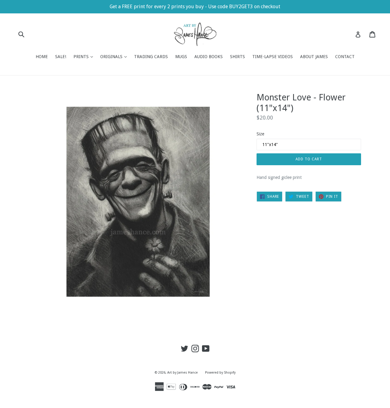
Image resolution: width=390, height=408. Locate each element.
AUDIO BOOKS (208, 56)
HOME (42, 56)
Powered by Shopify (220, 373)
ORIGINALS (115, 56)
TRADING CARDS (151, 56)
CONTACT (345, 56)
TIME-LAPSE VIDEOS (272, 56)
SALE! (60, 56)
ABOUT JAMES (314, 56)
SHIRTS (237, 56)
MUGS (181, 56)
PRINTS (84, 56)
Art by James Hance (182, 373)
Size (260, 133)
